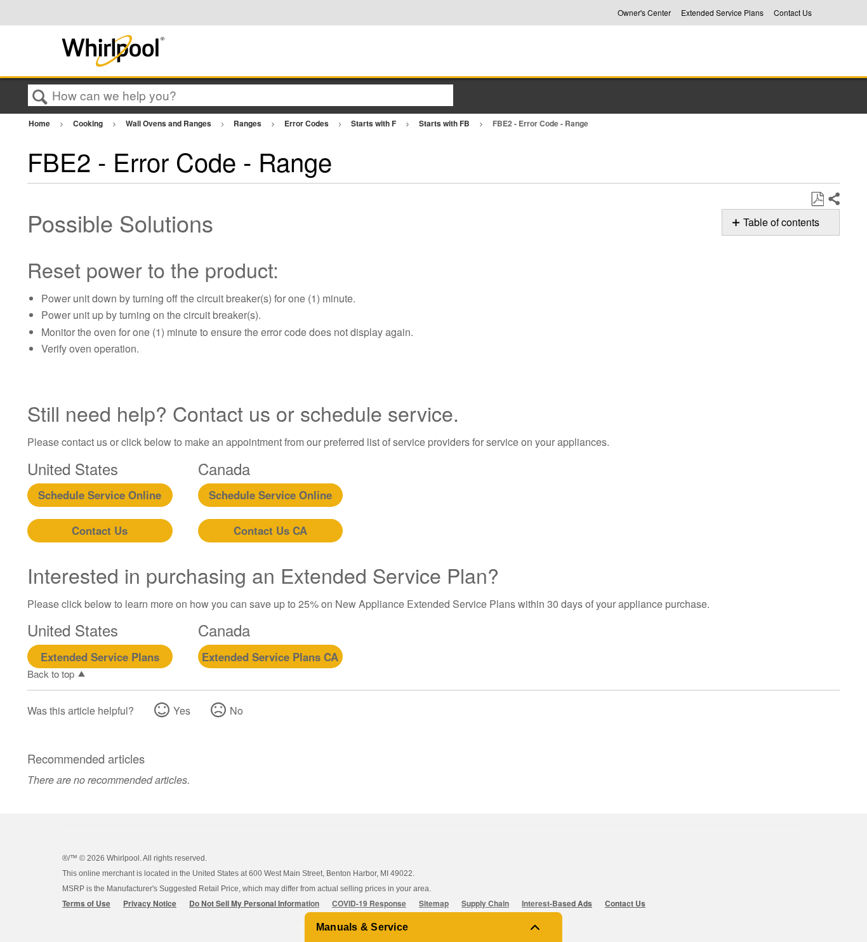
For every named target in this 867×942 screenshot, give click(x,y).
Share (833, 199)
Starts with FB (445, 123)
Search (40, 96)
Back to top (50, 673)
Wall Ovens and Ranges (169, 123)
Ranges (248, 123)
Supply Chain (485, 903)
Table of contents (781, 222)
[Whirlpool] (207, 51)
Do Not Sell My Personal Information (254, 903)
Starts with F (374, 123)
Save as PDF (817, 199)
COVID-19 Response (369, 903)
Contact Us (793, 13)
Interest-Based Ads (557, 903)
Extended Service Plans (722, 13)
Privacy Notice (149, 903)
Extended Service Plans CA (270, 656)
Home (40, 123)
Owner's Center (644, 13)
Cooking (89, 123)
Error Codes (307, 123)
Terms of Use (86, 903)
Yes (181, 710)
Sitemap (434, 903)
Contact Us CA (270, 530)
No (236, 710)
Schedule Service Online (99, 494)
